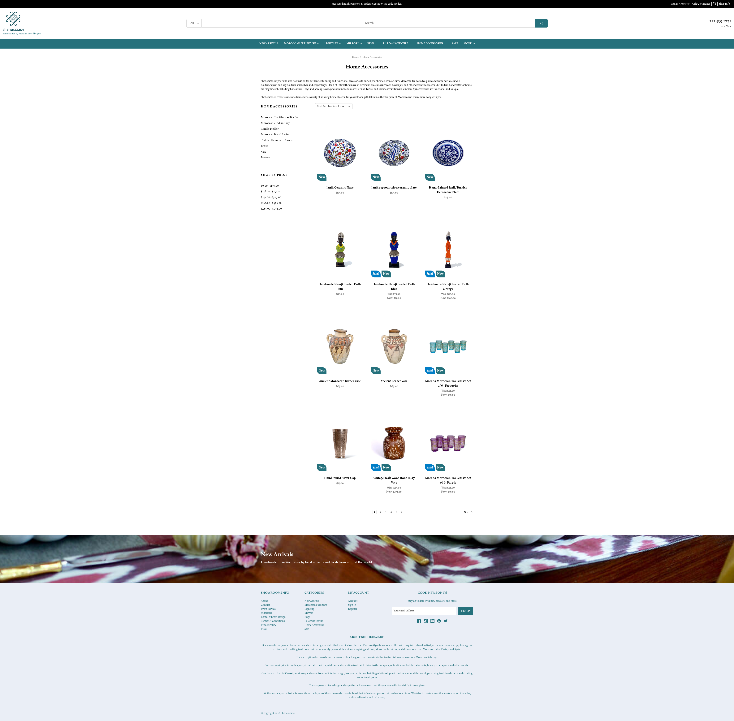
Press (263, 629)
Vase (263, 151)
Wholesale (266, 613)
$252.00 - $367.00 (271, 197)
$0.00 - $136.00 (270, 186)
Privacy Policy (268, 625)
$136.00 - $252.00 (271, 191)
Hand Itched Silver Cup (340, 478)
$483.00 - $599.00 (271, 208)
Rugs (371, 43)
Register (352, 609)
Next (467, 512)
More (468, 43)
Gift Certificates (701, 3)
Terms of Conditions (273, 621)
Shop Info (724, 3)
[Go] (541, 23)
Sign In (352, 605)
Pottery (265, 157)
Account (352, 601)
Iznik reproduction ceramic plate (394, 187)
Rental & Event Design (273, 617)
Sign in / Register (680, 3)
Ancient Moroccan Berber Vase (340, 381)
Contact (265, 605)
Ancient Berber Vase (394, 381)
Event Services (268, 609)
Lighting (331, 43)
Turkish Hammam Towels (276, 140)
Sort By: (321, 106)
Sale (455, 43)
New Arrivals (268, 43)
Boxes (264, 146)
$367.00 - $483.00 (271, 203)
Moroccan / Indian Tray (275, 123)
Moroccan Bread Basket (275, 134)
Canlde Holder (270, 129)
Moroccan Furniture (300, 43)
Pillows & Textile (396, 43)
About (264, 601)
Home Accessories (430, 43)
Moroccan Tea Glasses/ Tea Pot (280, 117)
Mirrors (353, 43)
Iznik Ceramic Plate (339, 187)
